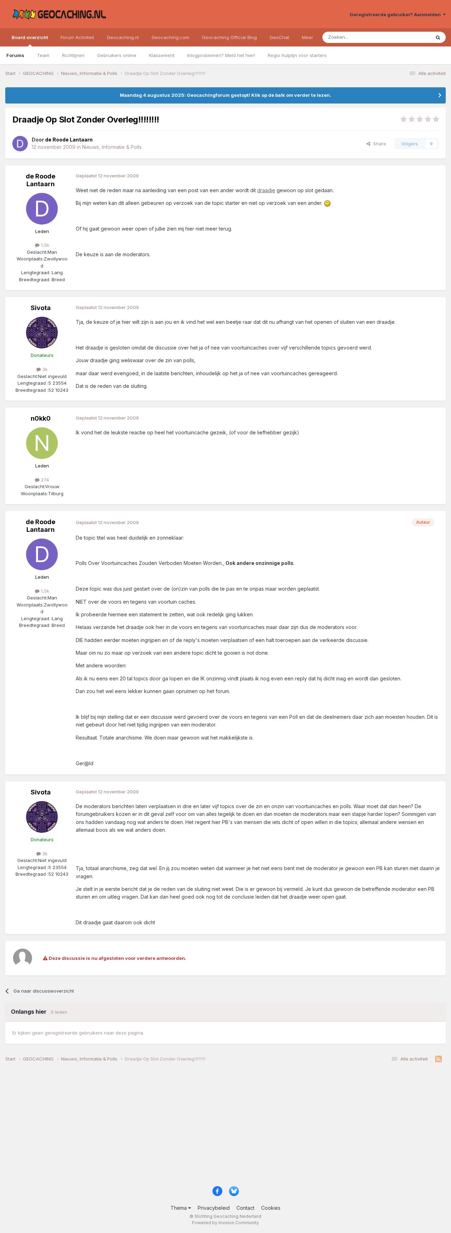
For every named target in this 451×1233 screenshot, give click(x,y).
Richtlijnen (73, 55)
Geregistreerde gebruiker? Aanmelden (396, 14)
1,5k (44, 245)
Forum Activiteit (77, 37)
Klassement (161, 55)
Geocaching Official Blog (229, 37)
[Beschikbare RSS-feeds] (438, 1059)
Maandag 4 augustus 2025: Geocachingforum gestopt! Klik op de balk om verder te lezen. (225, 95)
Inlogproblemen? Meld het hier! (221, 55)
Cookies (270, 1208)
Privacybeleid (214, 1208)
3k (44, 369)
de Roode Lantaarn (40, 180)
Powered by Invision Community (225, 1222)
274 (44, 480)
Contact (245, 1208)
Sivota (41, 308)
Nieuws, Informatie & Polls (112, 147)
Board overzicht (30, 37)
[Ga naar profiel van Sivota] (42, 332)
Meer (307, 37)
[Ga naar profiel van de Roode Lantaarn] (20, 143)
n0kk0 (41, 418)
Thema (179, 1208)
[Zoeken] (438, 37)
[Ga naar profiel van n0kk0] (42, 443)
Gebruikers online (116, 55)
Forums (15, 55)
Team (43, 55)
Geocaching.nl (123, 37)
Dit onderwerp (406, 37)
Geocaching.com (170, 37)
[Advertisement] (216, 1127)
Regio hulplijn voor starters (297, 55)
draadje (266, 190)
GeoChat (279, 37)
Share (378, 143)
